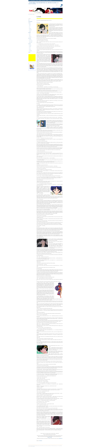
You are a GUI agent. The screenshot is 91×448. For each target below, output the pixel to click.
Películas (30, 28)
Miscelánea (47, 0)
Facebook (61, 6)
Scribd (51, 437)
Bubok (49, 437)
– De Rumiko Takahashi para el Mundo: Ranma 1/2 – (43, 2)
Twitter (60, 6)
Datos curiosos (30, 42)
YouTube (62, 6)
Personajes (30, 39)
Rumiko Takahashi (33, 0)
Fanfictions (31, 14)
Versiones (37, 0)
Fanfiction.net (60, 438)
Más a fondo (43, 0)
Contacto (50, 0)
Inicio (29, 0)
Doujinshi (30, 46)
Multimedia (40, 0)
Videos (30, 35)
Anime (29, 25)
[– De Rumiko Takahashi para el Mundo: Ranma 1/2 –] (45, 10)
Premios (30, 49)
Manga (30, 24)
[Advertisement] (32, 57)
